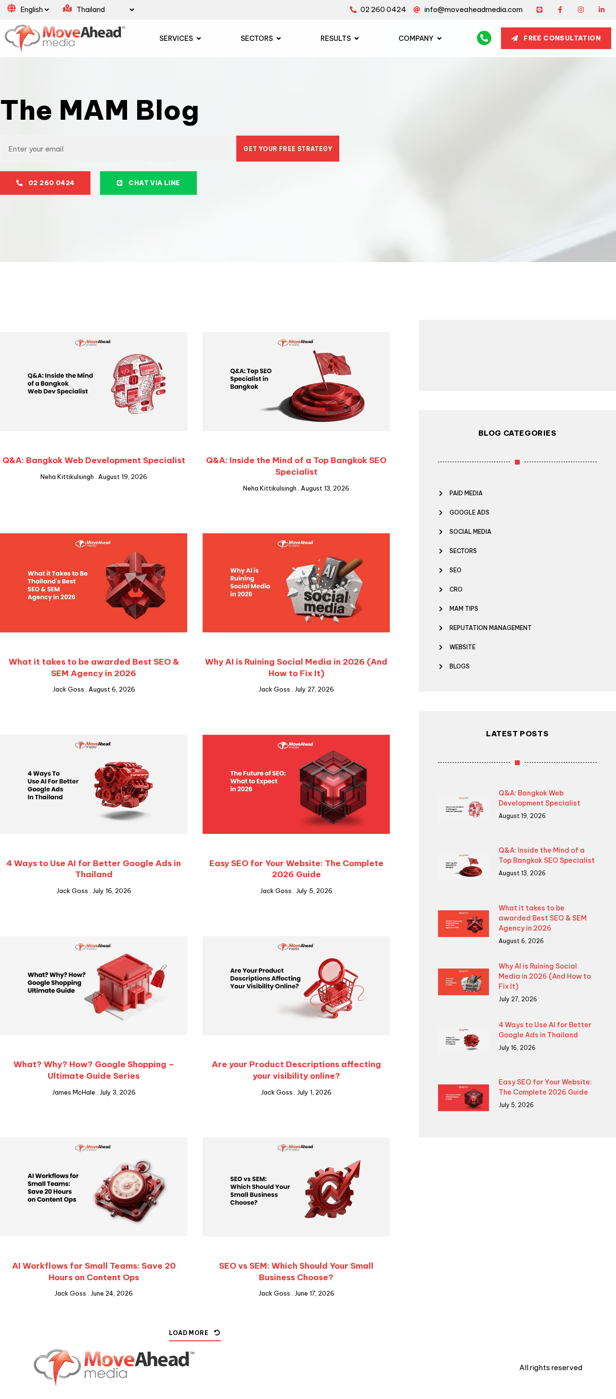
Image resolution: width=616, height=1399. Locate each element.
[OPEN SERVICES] (198, 38)
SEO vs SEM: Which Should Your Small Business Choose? (296, 1271)
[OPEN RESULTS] (356, 38)
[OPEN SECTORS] (278, 38)
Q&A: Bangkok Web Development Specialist (93, 460)
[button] (195, 1335)
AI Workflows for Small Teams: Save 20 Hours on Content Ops (94, 1271)
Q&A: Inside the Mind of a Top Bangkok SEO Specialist (296, 466)
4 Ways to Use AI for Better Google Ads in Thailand (93, 869)
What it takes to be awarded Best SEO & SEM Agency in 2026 (94, 667)
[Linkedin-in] (601, 9)
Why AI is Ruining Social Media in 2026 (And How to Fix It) (296, 667)
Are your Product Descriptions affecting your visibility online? (296, 1070)
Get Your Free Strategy (288, 148)
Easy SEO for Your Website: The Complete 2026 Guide (296, 869)
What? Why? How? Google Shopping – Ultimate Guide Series (93, 1070)
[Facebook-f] (560, 9)
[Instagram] (580, 9)
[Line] (539, 9)
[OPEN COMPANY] (439, 38)
